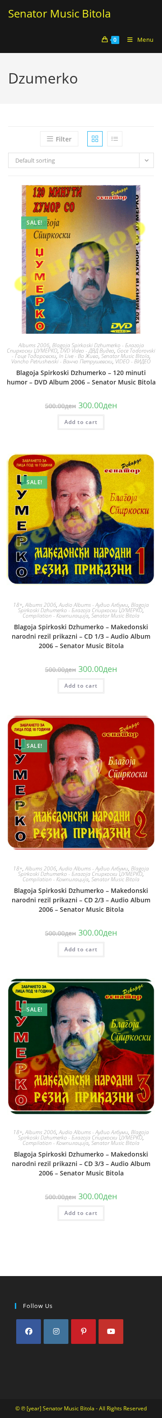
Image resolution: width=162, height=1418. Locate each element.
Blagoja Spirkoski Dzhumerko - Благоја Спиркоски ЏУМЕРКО (83, 607)
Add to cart (81, 422)
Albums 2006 (34, 345)
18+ (17, 605)
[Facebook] (28, 1331)
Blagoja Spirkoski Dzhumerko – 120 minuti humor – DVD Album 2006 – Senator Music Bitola (81, 377)
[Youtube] (111, 1331)
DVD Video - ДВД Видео (87, 350)
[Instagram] (56, 1331)
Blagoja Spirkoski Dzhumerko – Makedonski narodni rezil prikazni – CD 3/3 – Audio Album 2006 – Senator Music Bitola (81, 1163)
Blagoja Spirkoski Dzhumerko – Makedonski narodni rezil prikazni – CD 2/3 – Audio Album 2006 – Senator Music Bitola (81, 900)
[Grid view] (95, 138)
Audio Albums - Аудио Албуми (93, 605)
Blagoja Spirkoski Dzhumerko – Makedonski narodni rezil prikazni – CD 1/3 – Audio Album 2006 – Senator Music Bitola (81, 636)
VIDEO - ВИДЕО (133, 361)
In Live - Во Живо (79, 356)
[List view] (114, 138)
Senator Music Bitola (59, 13)
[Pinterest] (83, 1331)
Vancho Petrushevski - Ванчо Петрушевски (61, 361)
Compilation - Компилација (55, 615)
